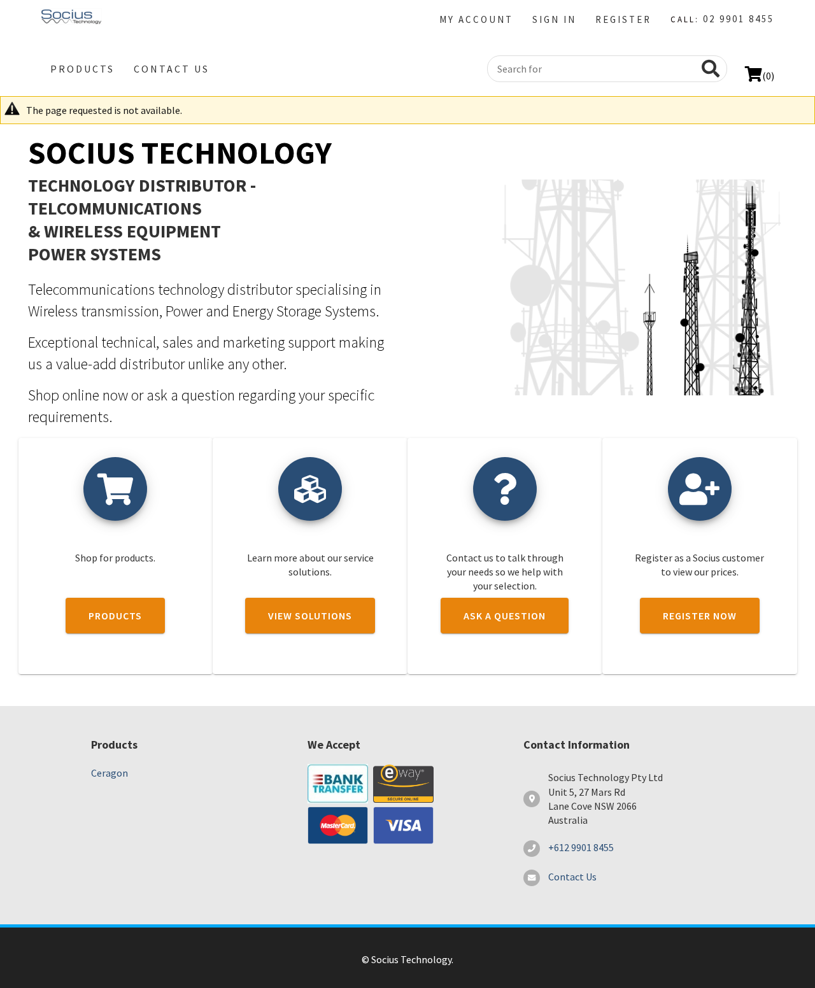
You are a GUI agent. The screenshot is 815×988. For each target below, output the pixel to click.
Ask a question (505, 615)
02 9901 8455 (738, 19)
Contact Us (171, 68)
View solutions (310, 615)
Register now (700, 615)
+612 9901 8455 (581, 847)
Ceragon (109, 772)
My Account (476, 19)
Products (82, 68)
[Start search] (707, 69)
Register (623, 19)
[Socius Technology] (71, 17)
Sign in (554, 19)
